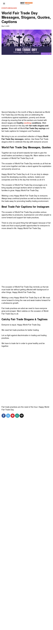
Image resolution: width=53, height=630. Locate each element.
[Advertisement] (26, 84)
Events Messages (9, 8)
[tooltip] (4, 416)
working (27, 123)
